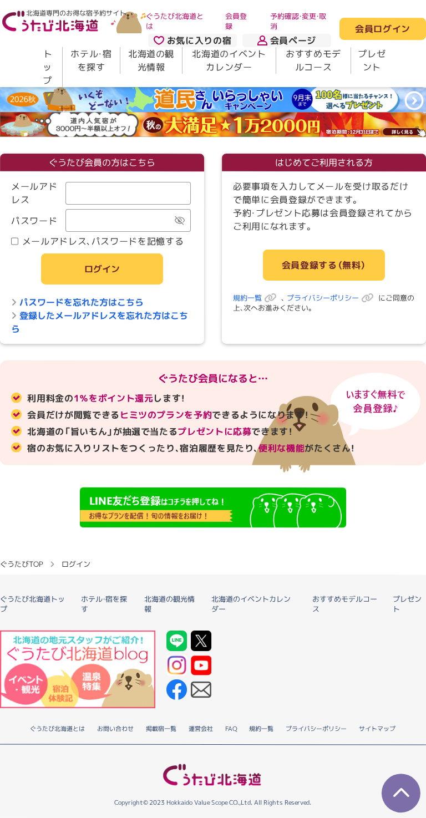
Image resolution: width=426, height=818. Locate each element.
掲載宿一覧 (161, 728)
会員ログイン (382, 29)
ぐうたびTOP (21, 564)
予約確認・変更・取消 (298, 21)
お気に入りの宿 (199, 40)
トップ (47, 67)
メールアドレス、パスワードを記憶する (103, 241)
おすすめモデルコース (313, 60)
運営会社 (201, 728)
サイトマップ (377, 728)
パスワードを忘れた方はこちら (81, 302)
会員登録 (236, 21)
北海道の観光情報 (151, 60)
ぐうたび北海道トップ (32, 603)
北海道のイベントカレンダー (229, 60)
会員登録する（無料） (324, 265)
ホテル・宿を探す (90, 60)
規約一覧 (247, 298)
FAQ (231, 728)
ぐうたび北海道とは (175, 21)
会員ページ (293, 40)
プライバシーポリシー (323, 298)
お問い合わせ (115, 728)
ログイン (102, 269)
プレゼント (372, 60)
